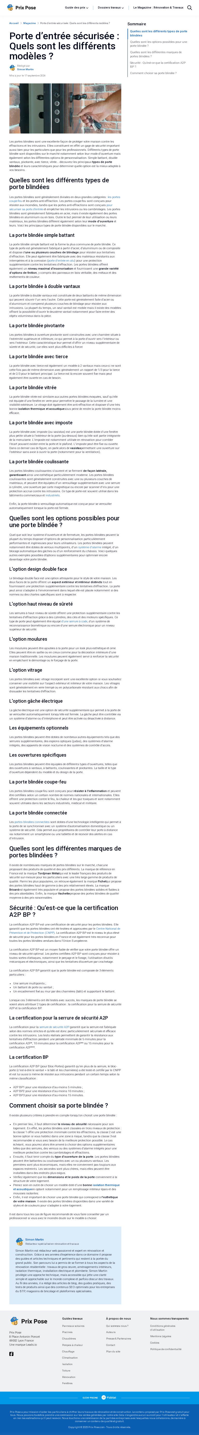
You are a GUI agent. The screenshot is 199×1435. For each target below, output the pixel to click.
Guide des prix (75, 7)
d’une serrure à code (74, 621)
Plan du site (113, 1351)
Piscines (67, 1332)
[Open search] (190, 8)
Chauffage (68, 1351)
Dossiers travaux (109, 7)
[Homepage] (34, 7)
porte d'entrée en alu (61, 260)
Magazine (29, 23)
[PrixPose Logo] (28, 1321)
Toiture (66, 1370)
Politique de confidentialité (165, 1349)
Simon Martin (34, 1239)
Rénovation (68, 1377)
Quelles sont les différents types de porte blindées (158, 33)
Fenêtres (67, 1383)
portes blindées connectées (32, 822)
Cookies (154, 1342)
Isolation (67, 1364)
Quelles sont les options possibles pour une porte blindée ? (158, 44)
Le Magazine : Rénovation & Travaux (158, 7)
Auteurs (111, 1332)
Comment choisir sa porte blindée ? (153, 73)
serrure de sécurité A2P (54, 1027)
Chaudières (69, 1338)
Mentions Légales (160, 1336)
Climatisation (70, 1357)
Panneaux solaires (73, 1325)
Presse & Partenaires (118, 1338)
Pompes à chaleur (72, 1345)
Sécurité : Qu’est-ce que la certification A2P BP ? (158, 65)
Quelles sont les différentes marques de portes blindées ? (156, 54)
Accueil (14, 23)
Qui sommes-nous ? (117, 1325)
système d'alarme (89, 547)
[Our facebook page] (11, 1354)
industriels (53, 495)
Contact (110, 1345)
